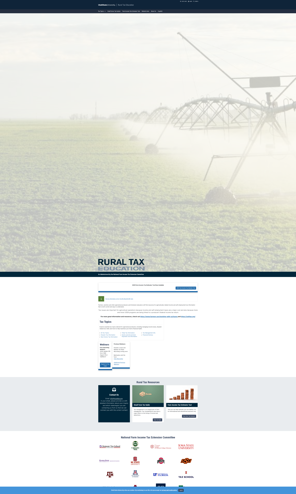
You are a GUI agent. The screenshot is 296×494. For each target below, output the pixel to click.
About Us (153, 11)
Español (160, 11)
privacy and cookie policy (169, 490)
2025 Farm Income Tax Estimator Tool (186, 288)
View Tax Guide (157, 420)
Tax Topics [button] (101, 11)
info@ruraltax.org (116, 398)
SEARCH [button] (196, 1)
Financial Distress (148, 335)
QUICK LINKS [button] (184, 1)
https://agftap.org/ (188, 316)
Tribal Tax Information (128, 333)
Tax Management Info (149, 333)
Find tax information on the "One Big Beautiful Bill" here (119, 298)
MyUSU (190, 1)
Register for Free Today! (105, 365)
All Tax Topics (105, 333)
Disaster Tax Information (108, 335)
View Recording (118, 359)
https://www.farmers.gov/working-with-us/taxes (159, 316)
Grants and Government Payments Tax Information (129, 335)
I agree (181, 490)
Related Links (145, 11)
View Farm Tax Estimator (189, 416)
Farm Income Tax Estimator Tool (131, 11)
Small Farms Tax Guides (113, 11)
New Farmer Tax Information (109, 337)
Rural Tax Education (126, 5)
